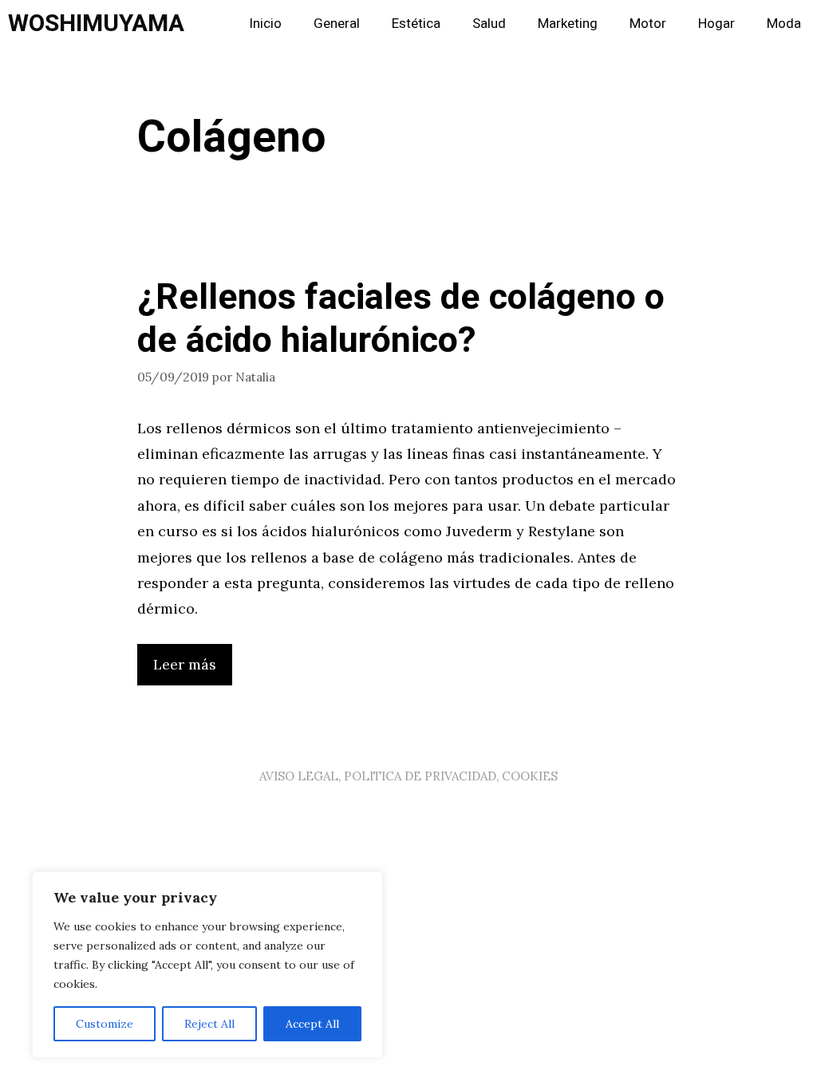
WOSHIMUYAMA (96, 23)
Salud (489, 24)
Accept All (312, 1024)
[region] (207, 964)
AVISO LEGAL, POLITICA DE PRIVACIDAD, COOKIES (408, 776)
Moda (784, 24)
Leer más (184, 664)
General (337, 24)
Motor (648, 24)
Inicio (265, 24)
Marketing (568, 24)
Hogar (716, 24)
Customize (104, 1024)
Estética (416, 24)
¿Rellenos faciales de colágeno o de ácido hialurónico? (401, 319)
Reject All (209, 1024)
